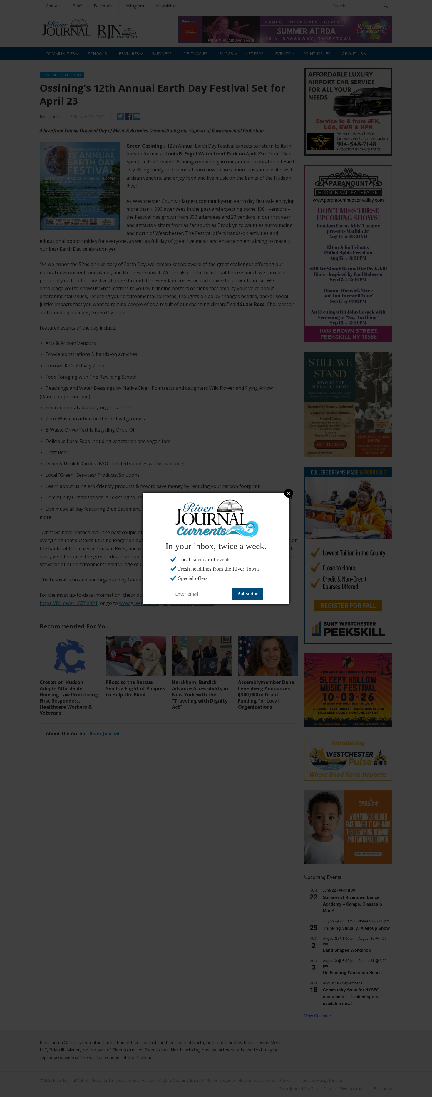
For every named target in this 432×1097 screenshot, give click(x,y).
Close (288, 493)
